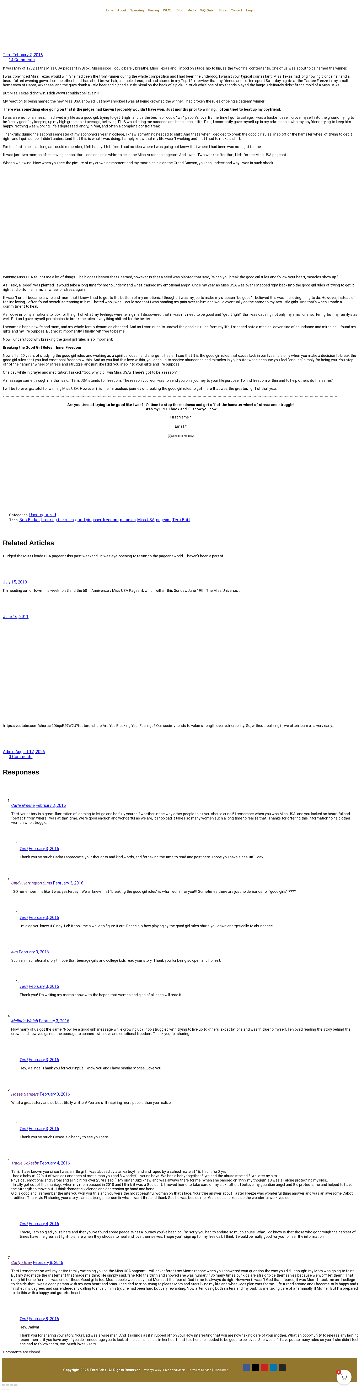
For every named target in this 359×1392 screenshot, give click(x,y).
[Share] (6, 529)
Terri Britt (181, 519)
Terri (7, 54)
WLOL (167, 10)
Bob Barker (29, 519)
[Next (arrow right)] (7, 1389)
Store (222, 10)
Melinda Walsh (24, 1020)
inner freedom (106, 519)
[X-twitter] (255, 1367)
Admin (9, 751)
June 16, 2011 (15, 616)
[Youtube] (264, 1367)
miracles (128, 519)
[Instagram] (282, 1367)
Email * (181, 426)
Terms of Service (199, 1370)
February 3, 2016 (51, 805)
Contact (236, 10)
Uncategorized (42, 514)
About (121, 10)
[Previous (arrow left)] (3, 1389)
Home (109, 10)
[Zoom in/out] (3, 1385)
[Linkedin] (273, 1367)
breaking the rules (57, 519)
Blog (179, 10)
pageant (163, 519)
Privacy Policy (152, 1370)
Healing (153, 10)
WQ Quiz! (207, 10)
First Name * (180, 417)
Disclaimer (221, 1370)
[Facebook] (246, 1367)
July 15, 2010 (15, 582)
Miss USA (146, 519)
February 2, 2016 (27, 54)
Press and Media (174, 1370)
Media (191, 10)
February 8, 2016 (48, 1262)
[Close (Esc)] (15, 1385)
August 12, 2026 (30, 751)
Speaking (137, 10)
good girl (83, 519)
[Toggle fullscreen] (7, 1385)
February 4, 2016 (55, 1163)
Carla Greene (23, 805)
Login (250, 10)
